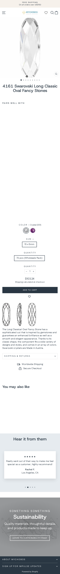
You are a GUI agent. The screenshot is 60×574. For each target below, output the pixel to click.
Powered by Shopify (30, 572)
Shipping (19, 282)
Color (30, 225)
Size (30, 239)
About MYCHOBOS (14, 559)
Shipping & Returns (17, 356)
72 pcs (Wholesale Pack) (29, 258)
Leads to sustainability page (30, 538)
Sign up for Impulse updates (22, 566)
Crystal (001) (26, 230)
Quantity (30, 253)
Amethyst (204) (33, 230)
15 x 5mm (29, 244)
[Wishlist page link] (47, 12)
